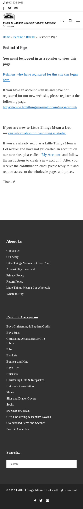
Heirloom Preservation (20, 386)
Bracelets (12, 374)
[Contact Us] (16, 8)
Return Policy (14, 281)
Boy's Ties (12, 368)
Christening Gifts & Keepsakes (25, 380)
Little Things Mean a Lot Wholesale (28, 287)
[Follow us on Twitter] (9, 8)
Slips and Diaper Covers (21, 398)
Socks (10, 404)
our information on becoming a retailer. (37, 133)
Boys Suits (12, 332)
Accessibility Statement (20, 269)
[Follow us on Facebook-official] (4, 8)
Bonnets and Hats (17, 361)
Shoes (10, 392)
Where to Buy (15, 294)
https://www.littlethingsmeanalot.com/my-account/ (40, 107)
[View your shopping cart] (70, 20)
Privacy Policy (15, 275)
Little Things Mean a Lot (33, 490)
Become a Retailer (24, 36)
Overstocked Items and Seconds (25, 423)
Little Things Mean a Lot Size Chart (28, 263)
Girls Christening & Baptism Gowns (28, 417)
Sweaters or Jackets (18, 411)
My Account (51, 155)
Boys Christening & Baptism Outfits (28, 326)
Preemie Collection (18, 429)
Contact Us (13, 251)
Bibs (9, 349)
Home (6, 36)
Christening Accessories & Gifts (25, 338)
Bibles (10, 343)
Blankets (11, 355)
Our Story (12, 257)
